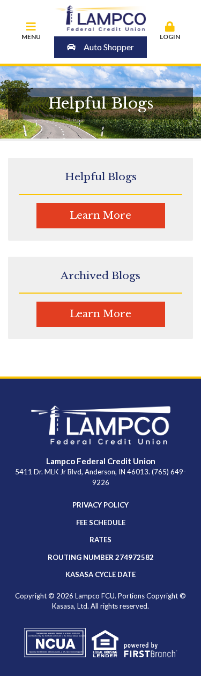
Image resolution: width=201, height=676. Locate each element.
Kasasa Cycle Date (100, 574)
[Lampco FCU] (100, 17)
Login (170, 37)
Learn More (100, 215)
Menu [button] (31, 37)
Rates (100, 539)
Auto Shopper (109, 47)
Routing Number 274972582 (101, 557)
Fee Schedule (100, 522)
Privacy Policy (100, 505)
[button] (170, 31)
